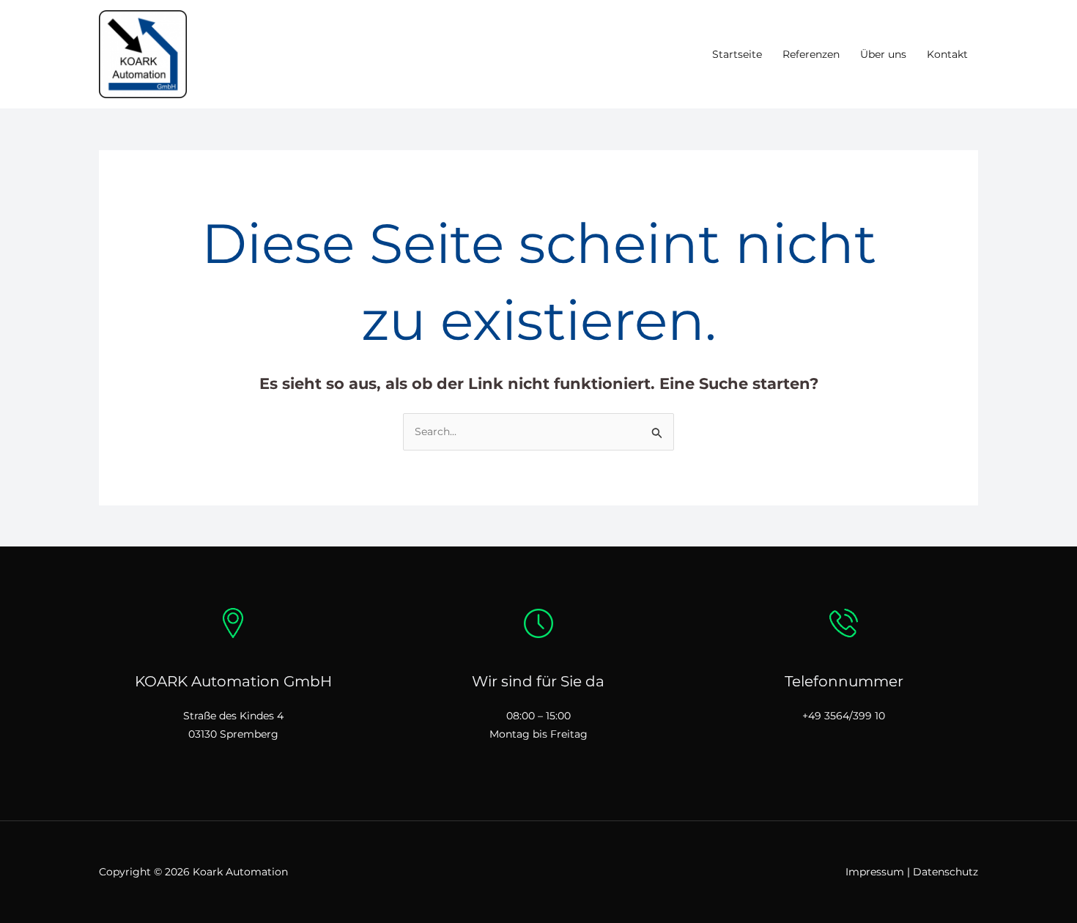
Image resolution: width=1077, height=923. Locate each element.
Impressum (874, 871)
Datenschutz (945, 871)
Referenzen (811, 54)
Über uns (883, 54)
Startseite (737, 54)
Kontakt (947, 54)
